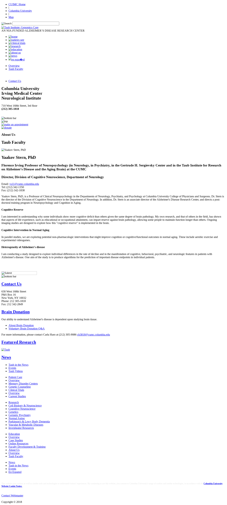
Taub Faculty (16, 68)
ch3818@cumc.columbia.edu (93, 334)
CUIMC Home (17, 4)
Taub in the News (18, 364)
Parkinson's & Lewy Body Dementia (29, 421)
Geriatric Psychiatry (20, 415)
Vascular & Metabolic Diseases (26, 424)
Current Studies (17, 396)
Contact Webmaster (12, 495)
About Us (14, 449)
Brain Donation (15, 311)
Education (14, 433)
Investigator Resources (21, 427)
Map (11, 17)
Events (12, 367)
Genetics (13, 411)
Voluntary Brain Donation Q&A (27, 328)
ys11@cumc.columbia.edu (24, 183)
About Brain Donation (21, 325)
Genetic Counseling (20, 386)
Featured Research (18, 342)
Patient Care (15, 377)
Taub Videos (16, 371)
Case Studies (16, 440)
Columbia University (20, 10)
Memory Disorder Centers (23, 383)
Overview (14, 65)
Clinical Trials (16, 389)
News (6, 357)
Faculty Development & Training (27, 446)
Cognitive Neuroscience (22, 408)
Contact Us (15, 81)
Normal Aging (17, 418)
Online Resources (18, 443)
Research (14, 402)
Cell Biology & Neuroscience (25, 405)
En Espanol (15, 471)
